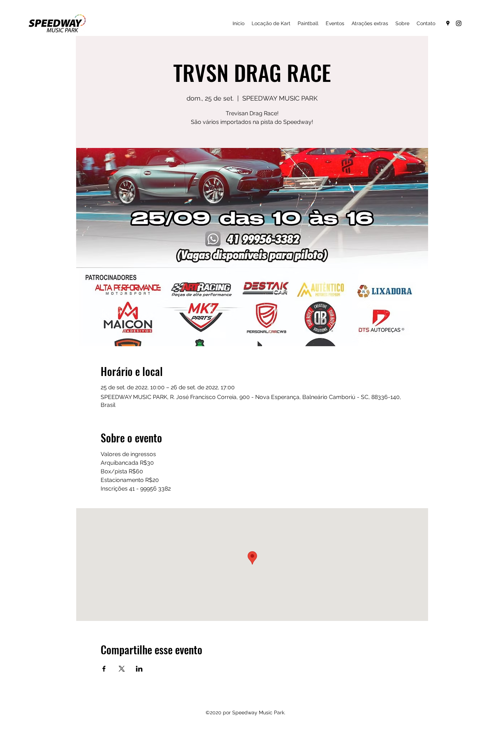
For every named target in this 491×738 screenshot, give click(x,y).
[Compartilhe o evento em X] (121, 669)
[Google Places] (447, 23)
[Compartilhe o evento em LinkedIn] (139, 669)
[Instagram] (458, 23)
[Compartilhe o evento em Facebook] (104, 669)
